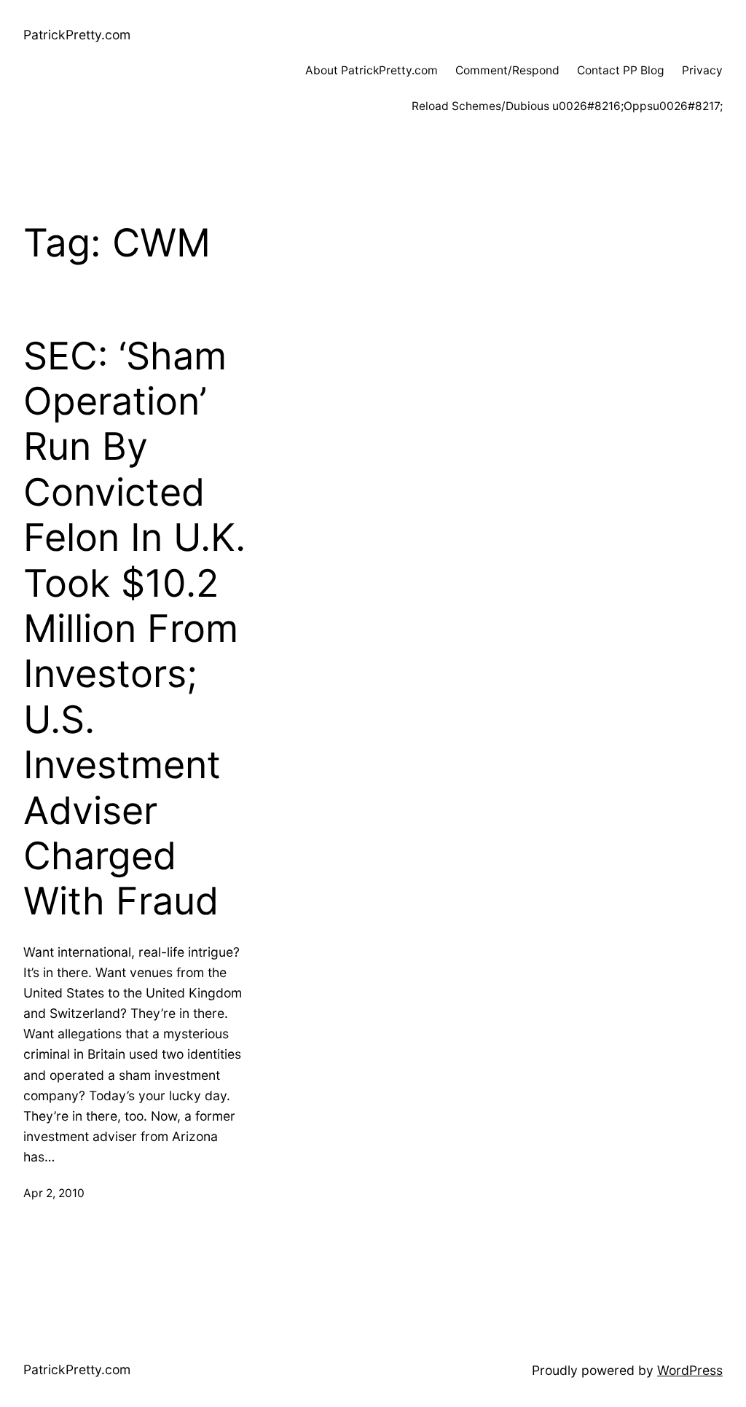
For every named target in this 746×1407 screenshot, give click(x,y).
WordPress (690, 1370)
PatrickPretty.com (76, 34)
